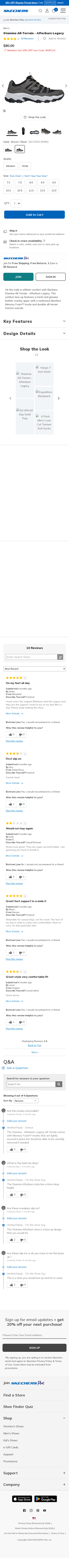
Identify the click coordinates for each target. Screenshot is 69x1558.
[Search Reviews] (60, 657)
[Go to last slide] (2, 85)
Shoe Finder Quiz (18, 1406)
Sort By (7, 1100)
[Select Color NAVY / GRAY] (8, 149)
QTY (6, 203)
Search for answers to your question (28, 1078)
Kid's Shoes (10, 1440)
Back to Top (34, 1045)
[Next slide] (66, 85)
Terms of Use (57, 1533)
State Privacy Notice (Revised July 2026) (34, 1528)
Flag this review (14, 740)
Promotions (10, 1461)
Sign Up (34, 1347)
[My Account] (47, 10)
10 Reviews (27, 38)
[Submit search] (58, 1084)
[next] (59, 398)
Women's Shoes (13, 1426)
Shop (30, 21)
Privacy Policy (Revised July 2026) (34, 1523)
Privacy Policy (44, 1361)
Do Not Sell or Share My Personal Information (26, 1533)
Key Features (17, 321)
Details (37, 21)
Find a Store (14, 1395)
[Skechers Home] (15, 11)
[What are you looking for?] (40, 10)
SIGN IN (51, 276)
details (60, 3)
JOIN (18, 276)
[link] (25, 417)
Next (35, 1052)
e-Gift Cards (10, 1447)
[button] (12, 131)
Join (7, 1382)
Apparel (8, 1454)
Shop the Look (37, 117)
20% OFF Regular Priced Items (21, 3)
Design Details (19, 333)
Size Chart (15, 175)
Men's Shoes (11, 1433)
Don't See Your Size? (36, 175)
